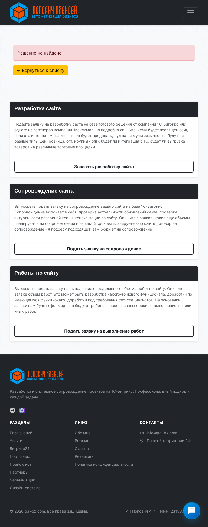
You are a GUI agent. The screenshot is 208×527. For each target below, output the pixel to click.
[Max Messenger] (22, 410)
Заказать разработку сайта (104, 166)
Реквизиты (85, 456)
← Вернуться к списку (40, 70)
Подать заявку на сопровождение (104, 248)
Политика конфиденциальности (104, 464)
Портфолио (20, 456)
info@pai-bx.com (162, 432)
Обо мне (82, 432)
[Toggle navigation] (190, 12)
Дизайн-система (25, 488)
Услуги (16, 440)
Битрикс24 (20, 448)
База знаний (21, 432)
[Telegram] (12, 410)
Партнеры (19, 472)
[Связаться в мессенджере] (192, 511)
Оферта (82, 448)
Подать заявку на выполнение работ (104, 331)
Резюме (82, 440)
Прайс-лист (20, 464)
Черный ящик (22, 480)
